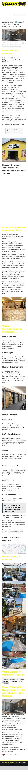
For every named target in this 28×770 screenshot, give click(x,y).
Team (24, 762)
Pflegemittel (5, 679)
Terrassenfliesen (14, 681)
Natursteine (12, 679)
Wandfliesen (5, 683)
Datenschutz (15, 764)
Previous (17, 15)
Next (23, 15)
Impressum (9, 764)
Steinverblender (20, 679)
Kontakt (20, 764)
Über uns (21, 762)
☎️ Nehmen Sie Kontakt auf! (10, 755)
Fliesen (21, 681)
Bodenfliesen (6, 681)
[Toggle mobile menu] (25, 7)
